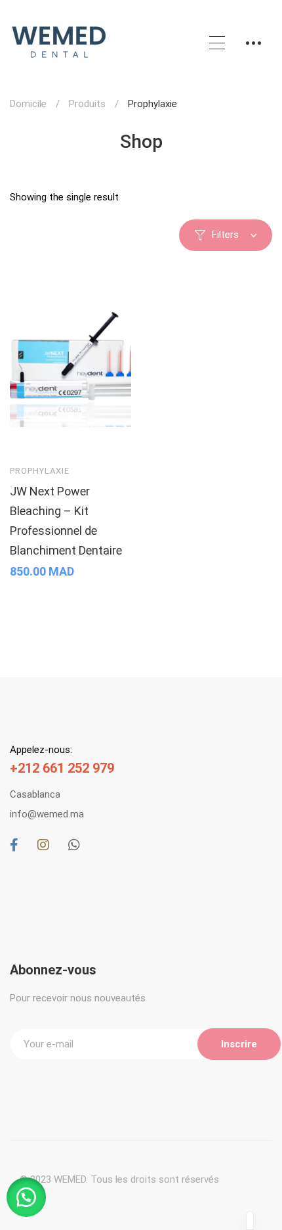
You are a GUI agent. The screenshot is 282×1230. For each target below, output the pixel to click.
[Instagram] (43, 845)
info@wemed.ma (47, 814)
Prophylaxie (40, 471)
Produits (87, 104)
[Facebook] (14, 845)
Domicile (28, 104)
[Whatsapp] (74, 845)
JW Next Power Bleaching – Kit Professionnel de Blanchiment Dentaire (66, 520)
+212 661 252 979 (62, 768)
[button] (26, 1197)
